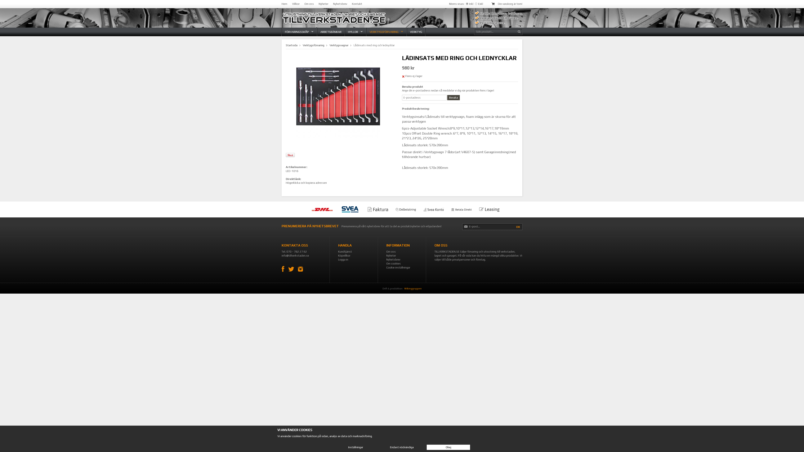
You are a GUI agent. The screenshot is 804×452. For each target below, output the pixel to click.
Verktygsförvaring (384, 31)
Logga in (343, 259)
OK (518, 227)
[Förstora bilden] (338, 96)
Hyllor (353, 31)
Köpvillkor (344, 255)
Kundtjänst (345, 251)
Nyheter (323, 3)
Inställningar (355, 447)
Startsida (292, 45)
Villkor (296, 3)
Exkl (480, 3)
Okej (448, 447)
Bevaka (453, 97)
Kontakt (357, 3)
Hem (284, 3)
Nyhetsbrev (340, 3)
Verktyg (416, 31)
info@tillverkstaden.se (295, 255)
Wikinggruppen (413, 288)
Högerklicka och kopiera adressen (306, 182)
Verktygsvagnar (339, 45)
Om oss (309, 3)
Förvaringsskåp (297, 31)
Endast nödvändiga (402, 447)
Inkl (471, 3)
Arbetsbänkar (330, 31)
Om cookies (393, 263)
